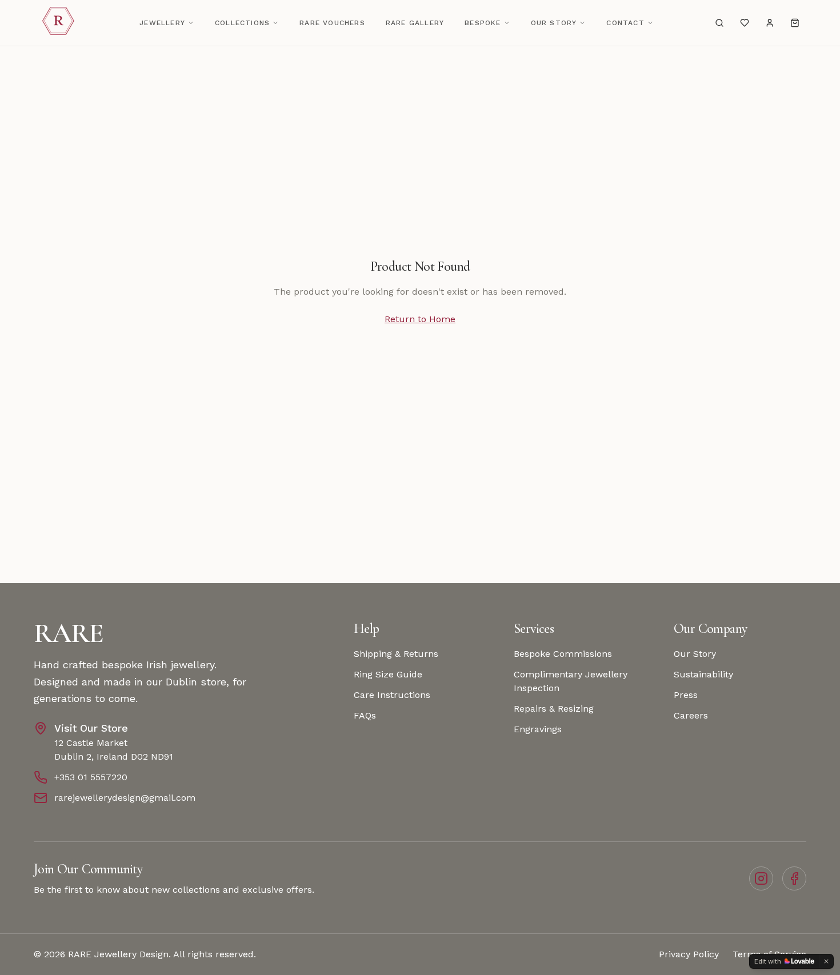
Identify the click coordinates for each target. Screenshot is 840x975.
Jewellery (162, 23)
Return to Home (420, 319)
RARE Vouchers (332, 23)
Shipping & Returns (396, 653)
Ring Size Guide (388, 674)
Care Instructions (392, 694)
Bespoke (483, 23)
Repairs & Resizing (554, 708)
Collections (242, 23)
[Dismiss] (826, 961)
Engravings (538, 729)
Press (686, 694)
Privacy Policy (689, 954)
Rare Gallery (415, 23)
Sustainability (703, 674)
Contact (625, 23)
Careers (691, 715)
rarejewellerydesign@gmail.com (124, 797)
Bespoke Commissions (563, 653)
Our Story (554, 23)
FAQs (365, 715)
